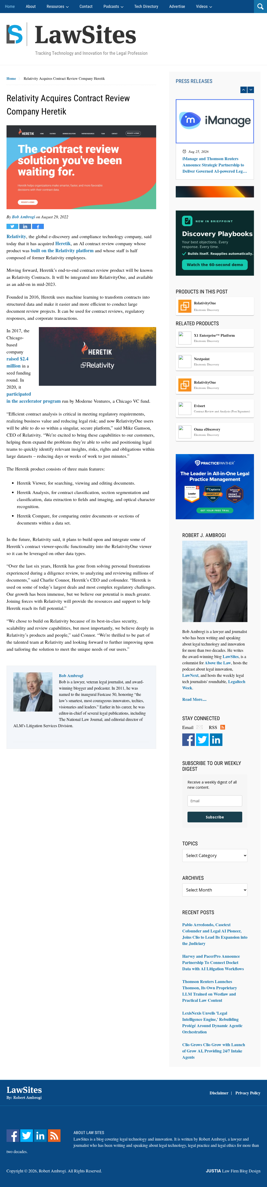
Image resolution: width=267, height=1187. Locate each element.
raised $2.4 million (17, 362)
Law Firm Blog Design (233, 1170)
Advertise (177, 6)
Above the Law (218, 663)
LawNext (190, 675)
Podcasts (111, 6)
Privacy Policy (247, 1093)
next (250, 90)
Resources (55, 6)
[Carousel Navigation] (215, 90)
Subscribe (215, 817)
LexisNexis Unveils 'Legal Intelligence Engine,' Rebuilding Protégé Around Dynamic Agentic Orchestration (212, 1022)
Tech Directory (146, 6)
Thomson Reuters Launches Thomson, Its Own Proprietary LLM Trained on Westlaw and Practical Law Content (209, 990)
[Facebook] (188, 739)
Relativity (16, 236)
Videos (202, 6)
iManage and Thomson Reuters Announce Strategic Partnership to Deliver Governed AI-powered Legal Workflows (214, 164)
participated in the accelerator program (34, 397)
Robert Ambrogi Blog (77, 39)
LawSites (231, 656)
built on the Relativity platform (62, 250)
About (31, 6)
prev (243, 90)
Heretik (63, 243)
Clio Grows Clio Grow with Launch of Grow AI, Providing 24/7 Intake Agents (213, 1050)
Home (10, 6)
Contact (86, 6)
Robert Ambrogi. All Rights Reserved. (70, 1170)
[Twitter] (202, 739)
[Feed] (54, 1135)
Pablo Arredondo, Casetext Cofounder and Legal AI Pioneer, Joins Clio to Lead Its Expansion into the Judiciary (214, 933)
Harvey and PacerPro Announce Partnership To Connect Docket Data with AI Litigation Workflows (213, 962)
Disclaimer (219, 1093)
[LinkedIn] (216, 739)
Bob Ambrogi (23, 217)
